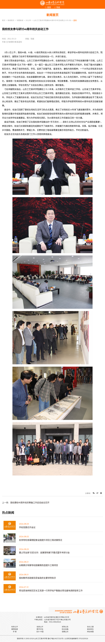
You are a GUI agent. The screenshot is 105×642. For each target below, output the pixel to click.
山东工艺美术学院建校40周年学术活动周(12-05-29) (52, 20)
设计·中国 (39, 632)
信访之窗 (90, 627)
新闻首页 (11, 20)
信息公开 (40, 627)
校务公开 (14, 627)
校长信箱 (65, 629)
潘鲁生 (7, 56)
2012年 (28, 20)
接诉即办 (90, 629)
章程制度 (14, 629)
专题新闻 (20, 20)
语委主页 (65, 632)
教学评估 (40, 629)
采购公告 (65, 627)
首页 (3, 20)
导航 (58, 7)
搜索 (49, 7)
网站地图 (90, 632)
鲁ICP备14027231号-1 (56, 639)
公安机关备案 (70, 639)
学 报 (15, 632)
